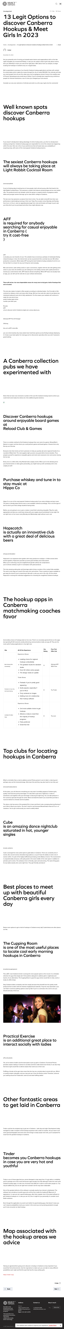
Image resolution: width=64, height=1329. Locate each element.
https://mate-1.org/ (8, 1275)
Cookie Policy (52, 1325)
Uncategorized (11, 45)
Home (4, 45)
